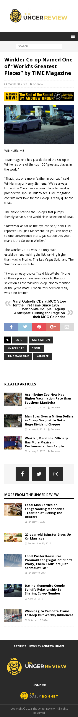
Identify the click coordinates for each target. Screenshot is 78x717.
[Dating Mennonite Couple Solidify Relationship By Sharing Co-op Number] (13, 590)
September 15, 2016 (39, 543)
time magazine (18, 356)
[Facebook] (22, 474)
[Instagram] (56, 474)
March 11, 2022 (36, 407)
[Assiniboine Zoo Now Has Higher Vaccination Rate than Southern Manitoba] (13, 399)
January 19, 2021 (37, 572)
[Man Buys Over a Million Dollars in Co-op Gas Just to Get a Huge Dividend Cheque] (13, 420)
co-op (19, 340)
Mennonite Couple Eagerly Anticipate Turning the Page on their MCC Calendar (39, 313)
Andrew (38, 84)
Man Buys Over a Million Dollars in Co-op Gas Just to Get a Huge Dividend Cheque (49, 420)
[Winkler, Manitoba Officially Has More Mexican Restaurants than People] (13, 442)
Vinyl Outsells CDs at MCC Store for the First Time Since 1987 (39, 303)
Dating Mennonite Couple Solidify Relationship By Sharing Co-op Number (45, 589)
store (36, 348)
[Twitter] (39, 474)
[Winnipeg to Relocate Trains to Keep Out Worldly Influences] (13, 615)
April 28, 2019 (35, 598)
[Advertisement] (41, 371)
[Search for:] (39, 46)
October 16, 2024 (37, 620)
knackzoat (16, 348)
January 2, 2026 (36, 451)
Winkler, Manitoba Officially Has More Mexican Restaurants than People (46, 442)
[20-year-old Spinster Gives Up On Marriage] (13, 537)
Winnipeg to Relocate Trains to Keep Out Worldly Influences (49, 613)
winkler (43, 356)
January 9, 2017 (36, 429)
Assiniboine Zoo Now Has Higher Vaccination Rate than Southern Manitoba (48, 398)
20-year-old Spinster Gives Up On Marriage (48, 536)
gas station (41, 340)
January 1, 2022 (36, 521)
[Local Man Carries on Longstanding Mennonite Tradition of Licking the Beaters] (13, 509)
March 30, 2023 (17, 84)
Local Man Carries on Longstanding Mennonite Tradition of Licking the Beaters (45, 511)
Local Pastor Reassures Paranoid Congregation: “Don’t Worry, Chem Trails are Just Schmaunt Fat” (49, 562)
